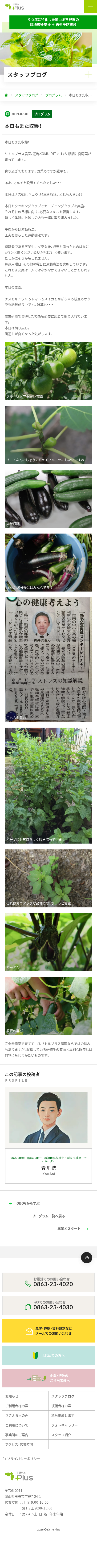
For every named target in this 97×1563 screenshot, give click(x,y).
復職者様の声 (61, 1405)
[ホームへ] (6, 95)
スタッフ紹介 (61, 1434)
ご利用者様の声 (16, 1405)
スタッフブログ (62, 1396)
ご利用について (16, 1425)
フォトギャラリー (64, 1425)
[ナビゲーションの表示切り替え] (90, 6)
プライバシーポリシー (23, 1458)
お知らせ (11, 1396)
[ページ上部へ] (86, 1257)
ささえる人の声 (16, 1415)
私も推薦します (62, 1415)
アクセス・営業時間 (19, 1444)
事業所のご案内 (16, 1434)
